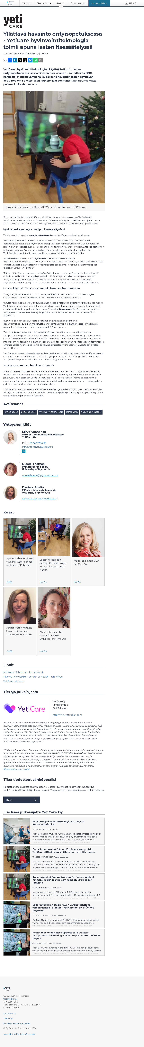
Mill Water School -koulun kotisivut (23, 672)
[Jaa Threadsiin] (25, 60)
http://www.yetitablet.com (67, 715)
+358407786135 (37, 443)
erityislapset (11, 412)
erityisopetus (28, 412)
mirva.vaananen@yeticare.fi (37, 447)
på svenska (29, 1034)
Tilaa (9, 799)
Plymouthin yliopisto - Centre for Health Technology (33, 676)
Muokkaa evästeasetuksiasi (16, 1023)
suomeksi (8, 1034)
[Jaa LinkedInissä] (15, 60)
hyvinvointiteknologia (51, 412)
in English (18, 1034)
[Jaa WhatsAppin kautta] (35, 60)
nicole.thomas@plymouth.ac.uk (40, 475)
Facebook (8, 1013)
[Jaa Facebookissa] (10, 60)
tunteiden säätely (91, 412)
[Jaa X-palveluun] (20, 60)
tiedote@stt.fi (10, 999)
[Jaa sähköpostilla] (40, 60)
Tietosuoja (8, 1018)
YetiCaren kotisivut (13, 681)
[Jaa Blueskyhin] (30, 60)
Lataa (9, 582)
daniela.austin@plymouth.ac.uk (40, 498)
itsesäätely (72, 412)
